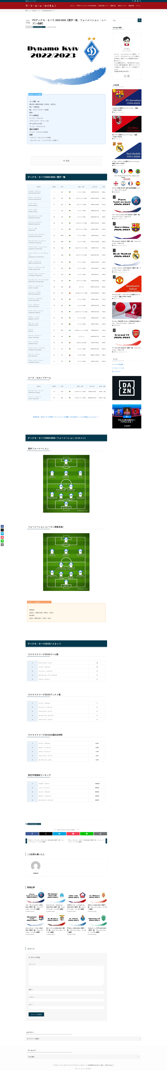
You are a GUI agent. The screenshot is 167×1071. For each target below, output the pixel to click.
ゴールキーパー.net (118, 368)
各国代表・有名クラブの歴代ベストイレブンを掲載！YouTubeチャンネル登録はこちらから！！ (66, 417)
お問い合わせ (109, 1065)
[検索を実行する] (139, 20)
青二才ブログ (116, 371)
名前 (30, 989)
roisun (35, 873)
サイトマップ (68, 1065)
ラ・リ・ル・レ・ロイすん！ (41, 5)
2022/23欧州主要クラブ (39, 27)
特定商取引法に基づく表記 (95, 1065)
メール (31, 997)
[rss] (137, 1)
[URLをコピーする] (100, 833)
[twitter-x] (132, 1)
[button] (32, 833)
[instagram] (135, 1)
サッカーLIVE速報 (117, 364)
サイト (31, 1004)
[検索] (140, 1)
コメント (32, 964)
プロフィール (58, 1065)
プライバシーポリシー (79, 1065)
